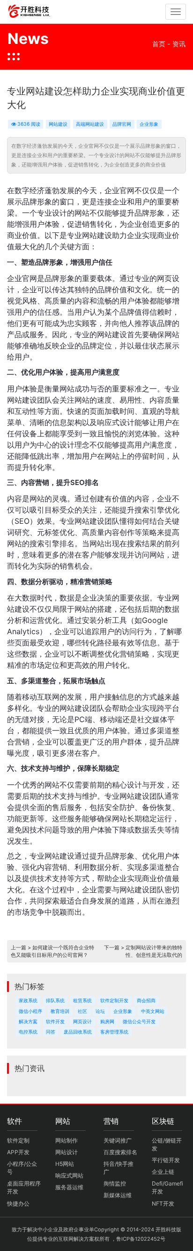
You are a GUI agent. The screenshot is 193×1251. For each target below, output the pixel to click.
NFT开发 (163, 1203)
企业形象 (149, 124)
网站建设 (58, 124)
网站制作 (66, 1140)
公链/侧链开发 (167, 1144)
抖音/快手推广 (119, 1167)
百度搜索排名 (120, 1152)
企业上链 (163, 1171)
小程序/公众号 (22, 1167)
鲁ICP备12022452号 (140, 1239)
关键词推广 (118, 1140)
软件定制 (18, 1140)
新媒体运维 (118, 1195)
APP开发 (18, 1152)
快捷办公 (18, 1203)
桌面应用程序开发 (24, 1187)
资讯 (179, 44)
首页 (158, 44)
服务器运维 (69, 1187)
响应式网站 (69, 1175)
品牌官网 (121, 124)
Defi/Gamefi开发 (167, 1187)
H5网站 (64, 1163)
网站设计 (66, 1152)
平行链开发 (166, 1160)
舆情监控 (115, 1183)
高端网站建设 (90, 124)
